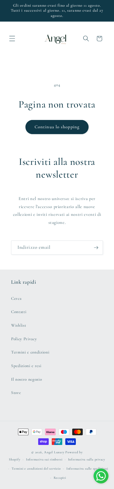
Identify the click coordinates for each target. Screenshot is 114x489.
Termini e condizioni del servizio (36, 468)
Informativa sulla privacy (86, 459)
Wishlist (18, 325)
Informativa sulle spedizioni (87, 468)
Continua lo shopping (57, 127)
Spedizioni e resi (26, 365)
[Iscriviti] (96, 247)
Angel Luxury (54, 452)
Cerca (16, 298)
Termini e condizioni (30, 352)
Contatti (18, 311)
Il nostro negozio (26, 379)
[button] (12, 38)
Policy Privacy (24, 338)
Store (16, 392)
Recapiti (60, 478)
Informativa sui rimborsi (44, 459)
